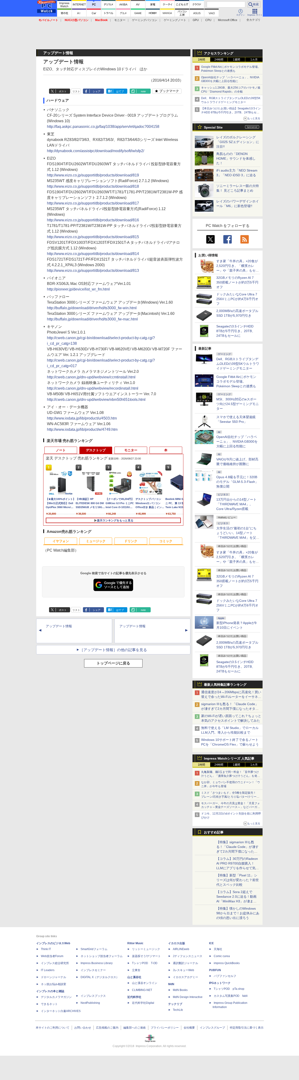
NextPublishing (90, 1003)
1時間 (201, 59)
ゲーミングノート (175, 20)
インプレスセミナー (93, 970)
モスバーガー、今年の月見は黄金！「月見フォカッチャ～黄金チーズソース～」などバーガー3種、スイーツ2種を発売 (230, 807)
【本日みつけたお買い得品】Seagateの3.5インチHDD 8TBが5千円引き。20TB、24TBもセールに (231, 112)
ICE (211, 943)
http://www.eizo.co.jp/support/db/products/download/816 (93, 220)
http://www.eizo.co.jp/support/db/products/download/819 (93, 175)
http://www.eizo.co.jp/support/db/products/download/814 (93, 254)
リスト (76, 91)
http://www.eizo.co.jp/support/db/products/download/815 (93, 237)
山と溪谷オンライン (144, 983)
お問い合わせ (82, 1027)
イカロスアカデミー (185, 977)
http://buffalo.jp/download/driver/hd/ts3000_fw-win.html (92, 308)
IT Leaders (47, 970)
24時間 (218, 59)
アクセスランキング (218, 53)
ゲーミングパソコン (144, 20)
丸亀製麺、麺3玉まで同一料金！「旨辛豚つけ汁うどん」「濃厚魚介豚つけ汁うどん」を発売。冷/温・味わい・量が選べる (230, 776)
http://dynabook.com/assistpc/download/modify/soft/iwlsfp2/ (95, 151)
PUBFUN (215, 970)
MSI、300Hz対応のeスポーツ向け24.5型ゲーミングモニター (237, 403)
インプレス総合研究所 (55, 963)
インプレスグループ (212, 1027)
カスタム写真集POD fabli (231, 995)
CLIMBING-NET (142, 990)
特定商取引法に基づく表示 (246, 1027)
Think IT (46, 949)
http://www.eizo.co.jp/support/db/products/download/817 (93, 203)
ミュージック (96, 541)
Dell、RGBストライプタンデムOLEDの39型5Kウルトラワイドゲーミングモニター (237, 363)
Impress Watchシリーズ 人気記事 (229, 758)
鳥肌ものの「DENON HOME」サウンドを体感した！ (236, 158)
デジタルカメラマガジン (56, 997)
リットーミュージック (146, 949)
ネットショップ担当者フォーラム (102, 956)
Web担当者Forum (52, 956)
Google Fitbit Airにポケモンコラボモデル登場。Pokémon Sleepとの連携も (236, 381)
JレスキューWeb (183, 970)
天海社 (218, 949)
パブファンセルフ (225, 976)
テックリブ (175, 1004)
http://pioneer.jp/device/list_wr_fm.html (78, 289)
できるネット (49, 1004)
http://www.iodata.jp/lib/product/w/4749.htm (82, 429)
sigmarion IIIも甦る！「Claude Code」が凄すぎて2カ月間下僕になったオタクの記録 (230, 708)
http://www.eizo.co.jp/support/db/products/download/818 (93, 186)
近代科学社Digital (143, 1003)
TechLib (178, 1010)
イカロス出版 (176, 943)
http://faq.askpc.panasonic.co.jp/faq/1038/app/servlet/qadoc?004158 (103, 127)
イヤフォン (61, 541)
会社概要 (189, 1027)
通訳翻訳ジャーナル (185, 963)
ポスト (63, 91)
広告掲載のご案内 (107, 1027)
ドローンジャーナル (53, 977)
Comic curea (222, 956)
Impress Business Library (97, 963)
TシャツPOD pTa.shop (229, 988)
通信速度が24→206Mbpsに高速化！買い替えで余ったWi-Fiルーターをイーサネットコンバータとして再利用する (231, 696)
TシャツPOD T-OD (144, 963)
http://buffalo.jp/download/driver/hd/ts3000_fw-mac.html (92, 319)
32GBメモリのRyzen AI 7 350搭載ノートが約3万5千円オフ (237, 282)
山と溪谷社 (134, 977)
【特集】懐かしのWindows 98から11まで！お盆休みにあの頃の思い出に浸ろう (237, 913)
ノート (61, 450)
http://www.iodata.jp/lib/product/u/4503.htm (82, 418)
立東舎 (136, 970)
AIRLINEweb (181, 949)
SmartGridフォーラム (94, 949)
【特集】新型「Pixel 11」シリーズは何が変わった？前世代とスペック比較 (237, 879)
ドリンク (130, 541)
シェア (96, 91)
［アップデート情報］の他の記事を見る (113, 650)
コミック (165, 541)
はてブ (120, 91)
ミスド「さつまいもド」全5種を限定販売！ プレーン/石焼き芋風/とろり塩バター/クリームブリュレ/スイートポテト (230, 796)
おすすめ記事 (214, 832)
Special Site (213, 127)
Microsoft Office (227, 20)
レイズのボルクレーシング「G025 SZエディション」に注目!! (237, 141)
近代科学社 (134, 997)
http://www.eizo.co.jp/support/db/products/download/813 (93, 271)
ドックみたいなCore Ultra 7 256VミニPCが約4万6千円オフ (237, 298)
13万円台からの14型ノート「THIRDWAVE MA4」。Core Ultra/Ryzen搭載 (236, 504)
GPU (196, 20)
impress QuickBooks (227, 963)
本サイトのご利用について (52, 1027)
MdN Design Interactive (188, 997)
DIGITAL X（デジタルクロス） (100, 977)
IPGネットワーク (220, 983)
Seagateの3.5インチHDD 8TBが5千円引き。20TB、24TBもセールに (235, 330)
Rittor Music (135, 943)
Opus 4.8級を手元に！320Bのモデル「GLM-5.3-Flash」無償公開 (237, 481)
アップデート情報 (59, 626)
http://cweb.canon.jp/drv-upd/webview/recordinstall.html (92, 388)
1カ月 (254, 59)
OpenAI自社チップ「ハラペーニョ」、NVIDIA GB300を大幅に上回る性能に (237, 441)
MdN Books (180, 990)
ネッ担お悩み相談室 (53, 984)
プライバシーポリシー (165, 1027)
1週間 (236, 59)
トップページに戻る (113, 663)
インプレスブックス (93, 995)
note (143, 91)
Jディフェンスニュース (187, 956)
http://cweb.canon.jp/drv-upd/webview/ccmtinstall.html (91, 377)
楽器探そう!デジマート (146, 956)
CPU (208, 20)
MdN (171, 984)
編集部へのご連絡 (134, 1027)
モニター (119, 20)
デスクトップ (96, 450)
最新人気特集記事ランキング (225, 684)
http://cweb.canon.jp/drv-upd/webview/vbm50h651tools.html (96, 400)
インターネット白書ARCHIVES (61, 1011)
